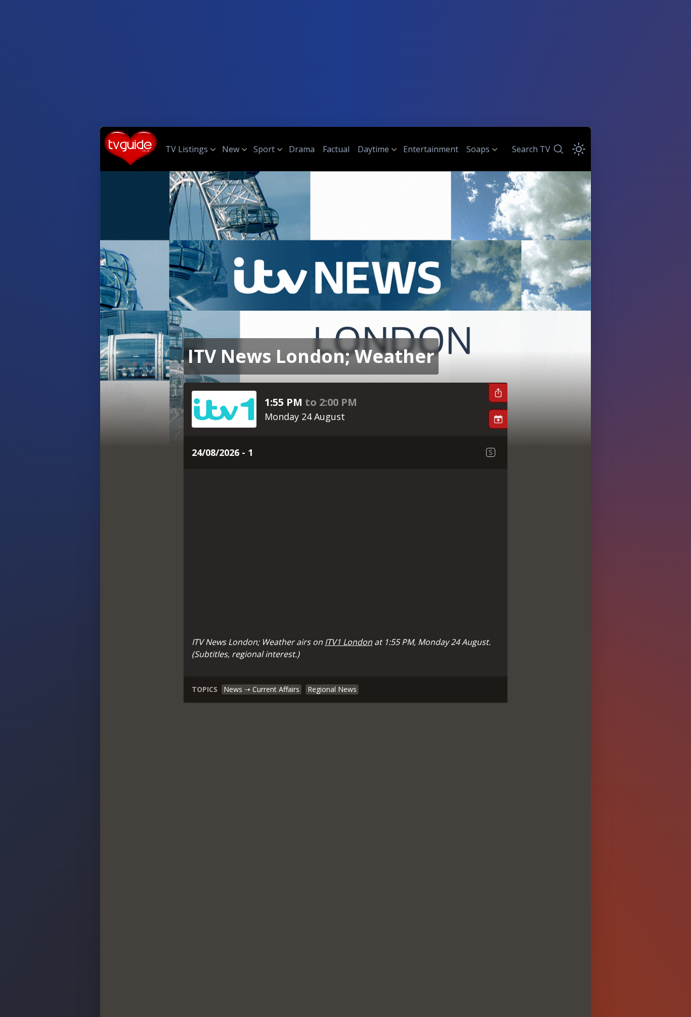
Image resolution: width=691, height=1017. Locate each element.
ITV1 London (348, 642)
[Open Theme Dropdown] (579, 149)
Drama (302, 149)
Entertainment (430, 149)
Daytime (373, 149)
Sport (264, 149)
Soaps (478, 149)
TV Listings (186, 149)
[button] (497, 393)
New (230, 149)
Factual (336, 149)
